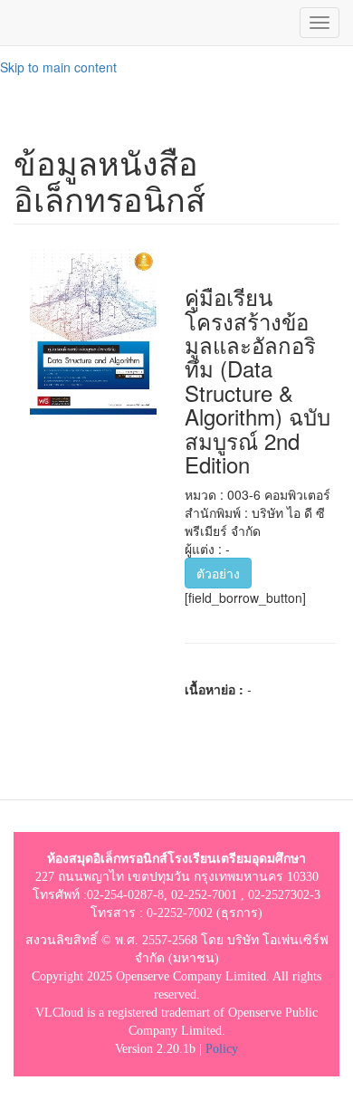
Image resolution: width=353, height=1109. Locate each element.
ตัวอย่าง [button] (218, 573)
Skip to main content (58, 67)
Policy (221, 1049)
